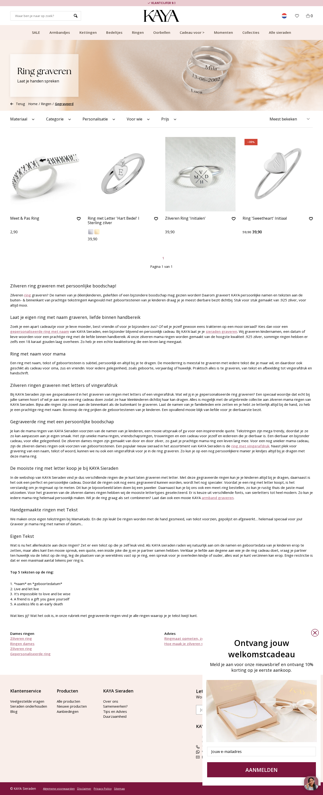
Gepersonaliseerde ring (30, 653)
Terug (20, 104)
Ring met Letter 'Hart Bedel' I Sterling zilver (113, 220)
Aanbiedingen (68, 711)
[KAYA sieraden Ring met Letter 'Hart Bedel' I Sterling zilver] (123, 174)
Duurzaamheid (115, 716)
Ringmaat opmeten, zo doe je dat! (193, 638)
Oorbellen (161, 32)
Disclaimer (84, 788)
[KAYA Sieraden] (162, 15)
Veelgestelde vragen (27, 701)
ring (27, 295)
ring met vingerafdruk (250, 446)
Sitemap (119, 788)
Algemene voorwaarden (59, 788)
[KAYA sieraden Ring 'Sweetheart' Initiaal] (278, 174)
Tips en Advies (115, 711)
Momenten (223, 32)
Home (33, 104)
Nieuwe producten (72, 706)
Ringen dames (22, 643)
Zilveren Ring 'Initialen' (185, 218)
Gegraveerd (64, 104)
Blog (13, 711)
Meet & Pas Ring (24, 218)
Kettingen (88, 32)
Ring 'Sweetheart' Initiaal (265, 218)
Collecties (250, 32)
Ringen (138, 32)
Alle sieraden (280, 32)
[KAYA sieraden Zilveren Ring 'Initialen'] (200, 174)
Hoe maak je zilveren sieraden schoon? (197, 643)
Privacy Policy (103, 788)
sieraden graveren (221, 331)
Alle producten (68, 701)
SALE (36, 32)
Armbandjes (59, 32)
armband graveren (218, 497)
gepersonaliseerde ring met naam (39, 331)
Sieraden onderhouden (28, 706)
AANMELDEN (261, 769)
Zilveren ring (21, 638)
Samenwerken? (115, 706)
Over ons (110, 701)
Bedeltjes (114, 32)
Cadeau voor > (192, 32)
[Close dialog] (315, 633)
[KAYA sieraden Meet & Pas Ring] (45, 174)
